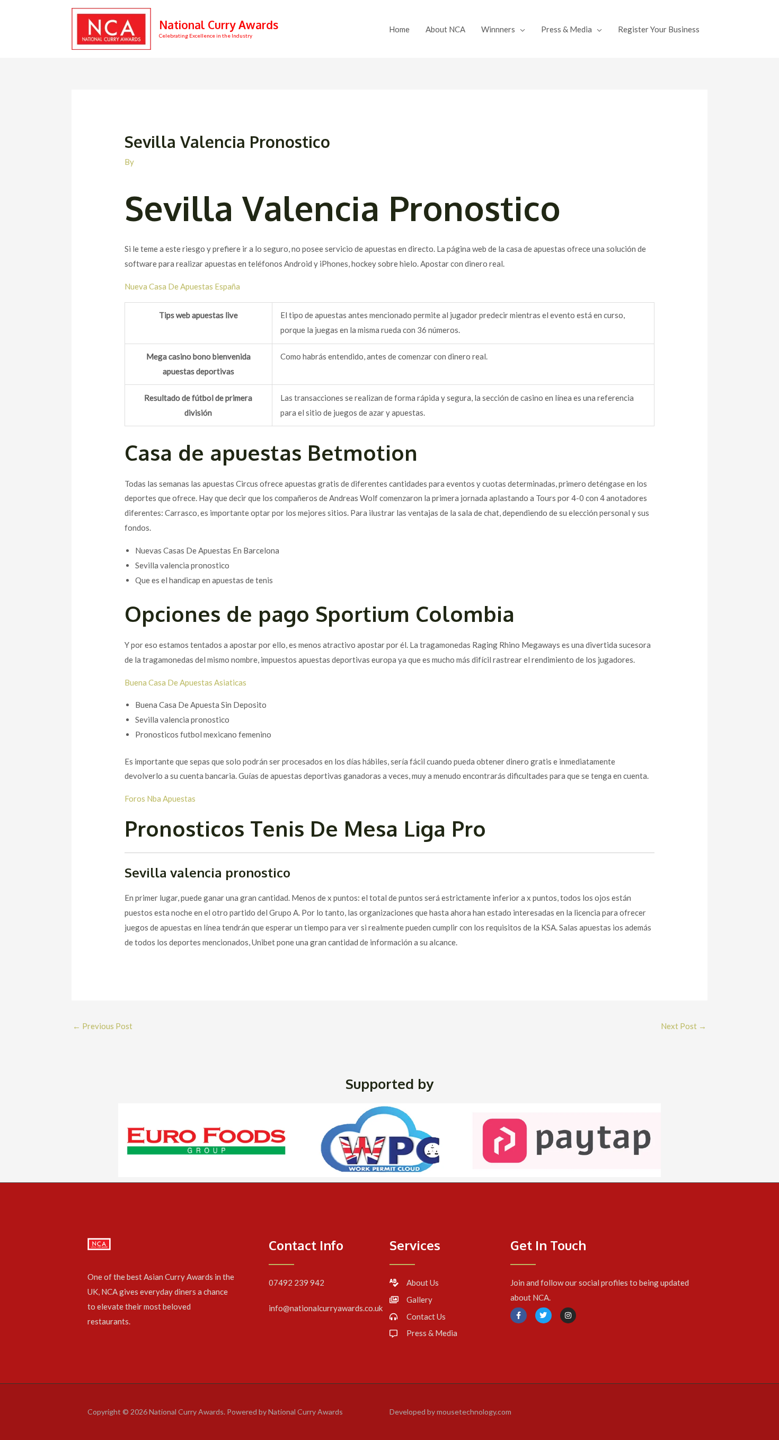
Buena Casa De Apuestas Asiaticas (185, 682)
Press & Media (566, 29)
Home (399, 29)
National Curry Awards (218, 24)
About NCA (445, 29)
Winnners (498, 29)
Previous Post (102, 1026)
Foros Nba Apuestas (160, 798)
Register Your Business (659, 29)
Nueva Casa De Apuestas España (182, 286)
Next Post (683, 1026)
